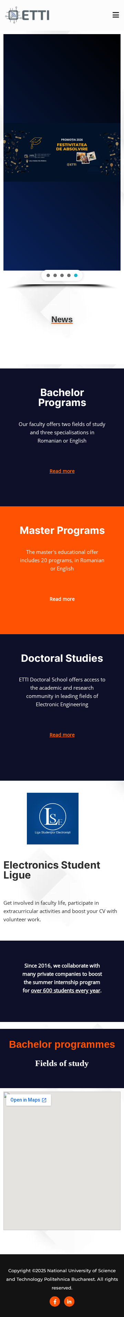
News (62, 319)
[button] (48, 275)
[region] (62, 162)
